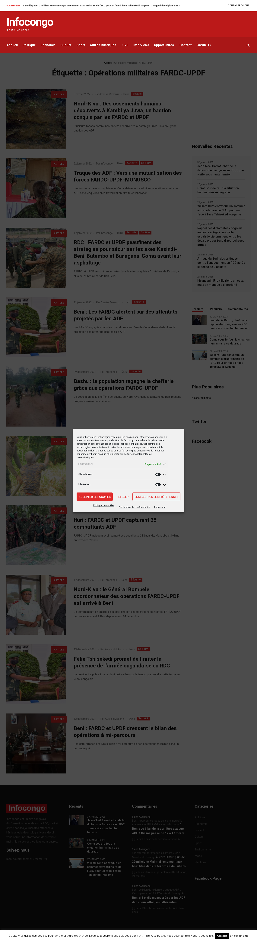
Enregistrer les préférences (156, 497)
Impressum (160, 507)
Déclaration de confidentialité (134, 507)
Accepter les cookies (95, 497)
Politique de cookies (103, 505)
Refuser (122, 497)
